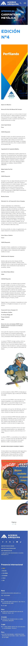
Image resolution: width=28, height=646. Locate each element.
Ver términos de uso (6, 550)
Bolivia (4, 570)
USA (3, 580)
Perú (3, 568)
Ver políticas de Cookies (7, 546)
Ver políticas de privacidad (8, 548)
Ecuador (4, 575)
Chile (3, 578)
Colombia (5, 573)
